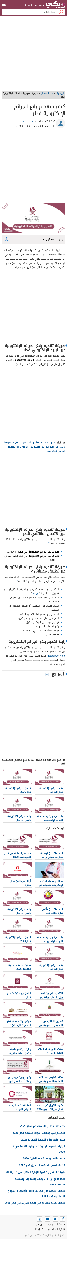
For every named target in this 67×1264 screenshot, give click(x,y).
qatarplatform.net (56, 656)
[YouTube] (47, 1219)
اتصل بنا (39, 1229)
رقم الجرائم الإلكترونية (42, 446)
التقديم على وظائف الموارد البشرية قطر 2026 (39, 1132)
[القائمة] (4, 4)
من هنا (35, 593)
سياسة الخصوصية (56, 1224)
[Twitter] (55, 1219)
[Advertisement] (33, 54)
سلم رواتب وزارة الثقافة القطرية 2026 (43, 1139)
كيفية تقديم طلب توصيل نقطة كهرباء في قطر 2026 (35, 1202)
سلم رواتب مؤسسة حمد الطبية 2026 (44, 1158)
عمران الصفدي (27, 121)
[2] (49, 542)
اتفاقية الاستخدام (56, 1229)
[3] (17, 580)
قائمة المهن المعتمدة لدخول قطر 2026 (42, 1165)
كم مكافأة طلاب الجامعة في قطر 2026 (42, 1125)
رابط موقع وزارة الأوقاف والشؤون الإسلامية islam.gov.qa (40, 1181)
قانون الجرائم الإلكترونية (42, 442)
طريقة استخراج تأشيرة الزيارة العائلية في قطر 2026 (35, 1172)
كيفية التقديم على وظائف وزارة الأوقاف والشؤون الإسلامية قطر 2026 (36, 1193)
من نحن (39, 1224)
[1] (14, 363)
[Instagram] (39, 1219)
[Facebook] (62, 1219)
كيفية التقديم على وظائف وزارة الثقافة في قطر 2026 (37, 1149)
